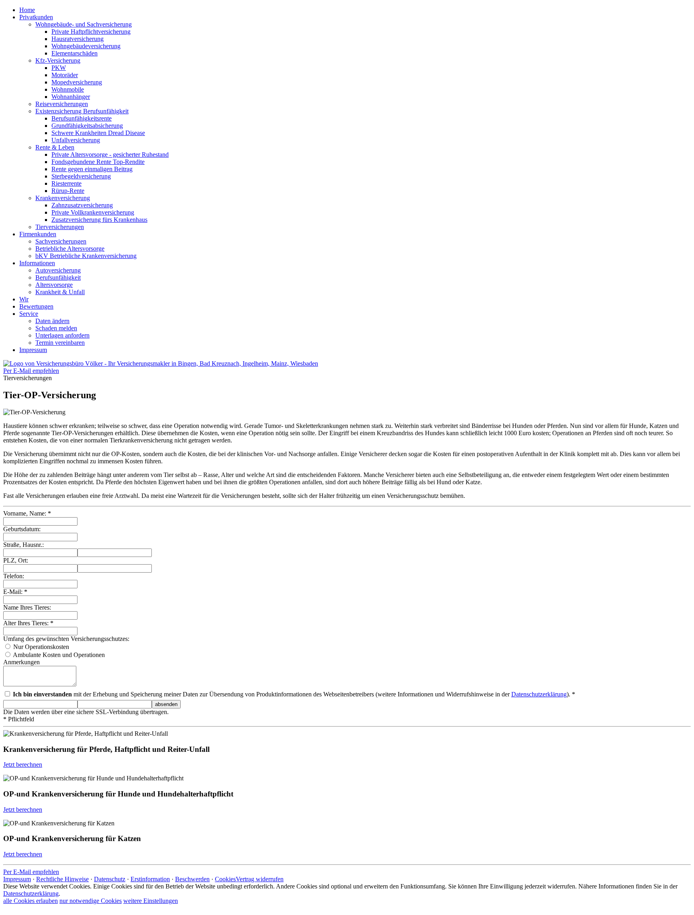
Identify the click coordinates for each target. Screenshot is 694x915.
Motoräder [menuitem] (64, 75)
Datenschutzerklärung (539, 694)
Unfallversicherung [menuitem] (75, 140)
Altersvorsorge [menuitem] (54, 284)
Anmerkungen (21, 662)
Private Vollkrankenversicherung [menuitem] (92, 212)
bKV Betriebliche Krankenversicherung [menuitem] (86, 255)
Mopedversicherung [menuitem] (76, 82)
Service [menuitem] (28, 313)
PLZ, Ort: (15, 560)
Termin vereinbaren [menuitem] (60, 342)
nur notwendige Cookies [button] (90, 900)
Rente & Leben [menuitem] (54, 147)
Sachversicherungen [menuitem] (60, 241)
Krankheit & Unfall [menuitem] (60, 292)
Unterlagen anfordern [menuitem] (62, 335)
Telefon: (13, 576)
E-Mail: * (15, 591)
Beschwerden (192, 879)
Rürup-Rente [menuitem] (67, 190)
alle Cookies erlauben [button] (30, 900)
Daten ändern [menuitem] (52, 320)
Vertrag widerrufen (260, 879)
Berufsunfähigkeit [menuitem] (58, 277)
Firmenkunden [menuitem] (37, 234)
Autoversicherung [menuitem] (58, 270)
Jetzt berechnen (22, 764)
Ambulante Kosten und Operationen (58, 654)
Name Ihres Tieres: (27, 607)
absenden (166, 704)
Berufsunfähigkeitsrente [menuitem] (81, 118)
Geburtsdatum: (22, 529)
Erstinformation (150, 879)
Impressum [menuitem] (33, 349)
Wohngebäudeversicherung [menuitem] (85, 46)
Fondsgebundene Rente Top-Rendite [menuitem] (98, 161)
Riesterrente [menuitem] (66, 183)
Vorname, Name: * (27, 513)
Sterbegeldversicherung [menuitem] (81, 176)
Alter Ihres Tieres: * (28, 623)
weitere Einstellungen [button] (150, 900)
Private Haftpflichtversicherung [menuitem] (91, 31)
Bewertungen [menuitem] (36, 306)
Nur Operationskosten (40, 646)
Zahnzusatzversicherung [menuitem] (82, 205)
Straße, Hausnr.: (23, 544)
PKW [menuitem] (58, 67)
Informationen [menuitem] (37, 263)
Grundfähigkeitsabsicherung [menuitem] (87, 125)
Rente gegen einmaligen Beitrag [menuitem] (92, 169)
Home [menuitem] (27, 9)
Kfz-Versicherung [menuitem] (57, 60)
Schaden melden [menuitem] (56, 328)
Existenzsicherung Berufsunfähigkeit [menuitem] (82, 111)
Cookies (225, 879)
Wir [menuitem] (24, 299)
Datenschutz (109, 879)
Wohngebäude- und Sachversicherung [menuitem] (83, 24)
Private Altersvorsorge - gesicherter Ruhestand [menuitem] (110, 154)
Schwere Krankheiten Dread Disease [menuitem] (98, 132)
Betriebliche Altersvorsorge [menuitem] (69, 248)
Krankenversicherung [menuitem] (62, 197)
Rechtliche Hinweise (62, 879)
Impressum (17, 879)
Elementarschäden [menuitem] (74, 53)
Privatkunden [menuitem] (36, 17)
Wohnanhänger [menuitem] (70, 96)
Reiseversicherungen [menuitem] (61, 103)
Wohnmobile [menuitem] (67, 89)
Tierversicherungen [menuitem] (59, 226)
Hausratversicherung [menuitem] (77, 38)
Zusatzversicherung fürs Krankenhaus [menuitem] (99, 219)
